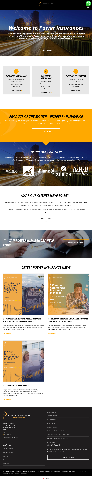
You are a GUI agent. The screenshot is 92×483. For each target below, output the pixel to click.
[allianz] (82, 171)
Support (17, 473)
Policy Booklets (51, 419)
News (4, 460)
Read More (6, 333)
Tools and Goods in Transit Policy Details (58, 434)
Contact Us (6, 463)
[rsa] (12, 171)
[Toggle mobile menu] (88, 7)
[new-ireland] (47, 171)
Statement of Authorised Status (56, 431)
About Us (5, 456)
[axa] (64, 171)
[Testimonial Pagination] (45, 221)
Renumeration (51, 423)
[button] (4, 171)
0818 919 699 (8, 432)
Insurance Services (8, 448)
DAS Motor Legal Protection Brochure (57, 438)
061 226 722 (7, 434)
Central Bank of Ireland (80, 471)
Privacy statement (52, 442)
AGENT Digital (23, 473)
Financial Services (8, 452)
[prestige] (29, 171)
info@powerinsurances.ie (11, 437)
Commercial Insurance (17, 385)
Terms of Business (52, 416)
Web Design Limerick (8, 473)
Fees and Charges (52, 427)
